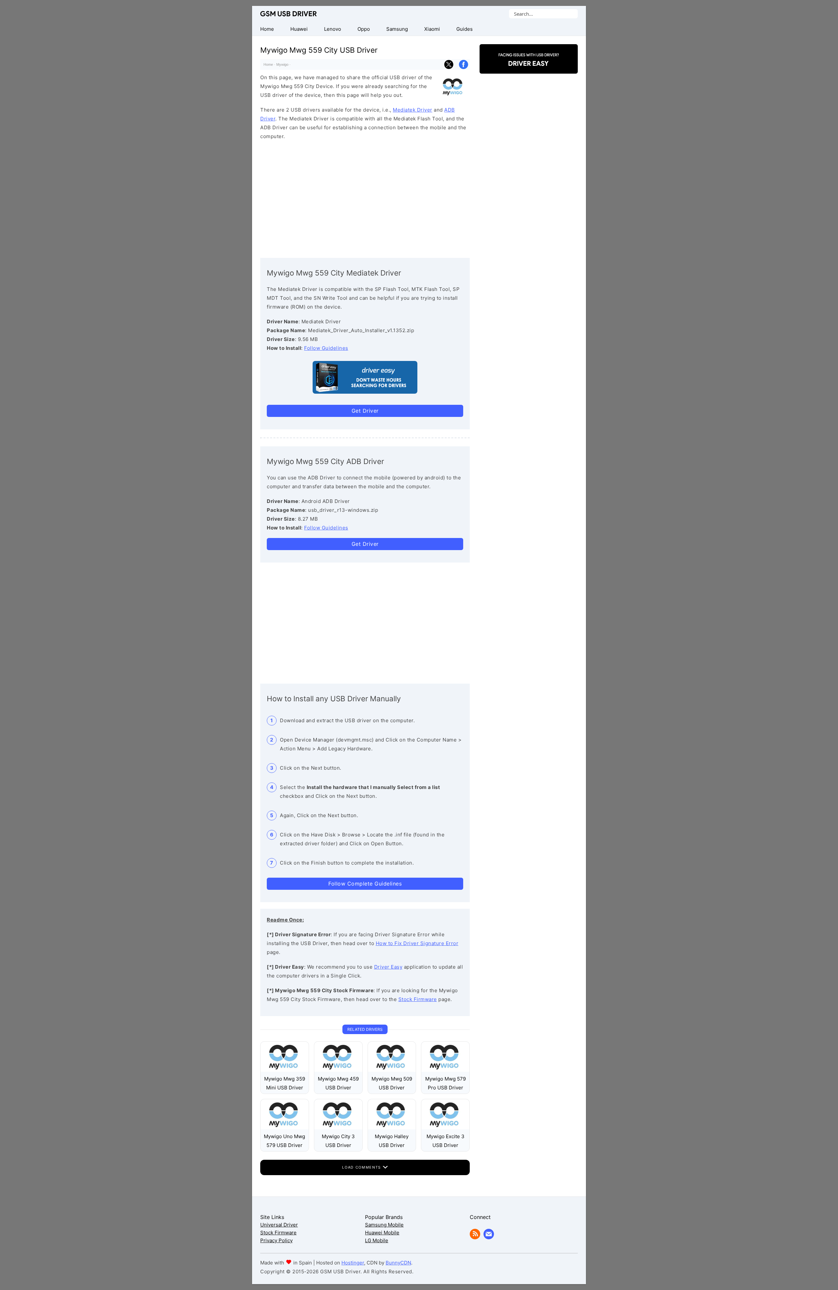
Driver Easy (388, 967)
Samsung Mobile (384, 1225)
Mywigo (282, 64)
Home (268, 64)
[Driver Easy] (529, 68)
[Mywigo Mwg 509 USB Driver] (392, 1070)
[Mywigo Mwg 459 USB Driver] (338, 1070)
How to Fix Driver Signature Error (417, 943)
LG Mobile (376, 1240)
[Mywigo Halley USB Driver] (392, 1127)
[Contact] (488, 1237)
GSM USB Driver (288, 14)
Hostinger (352, 1263)
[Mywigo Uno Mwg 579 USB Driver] (285, 1127)
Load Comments (362, 1167)
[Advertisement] (365, 197)
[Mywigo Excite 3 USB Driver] (445, 1127)
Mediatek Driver (412, 110)
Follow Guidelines (326, 348)
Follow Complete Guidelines (365, 883)
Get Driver (365, 410)
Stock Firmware (417, 999)
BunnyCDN (398, 1263)
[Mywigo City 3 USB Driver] (338, 1127)
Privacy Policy (276, 1240)
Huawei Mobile (382, 1232)
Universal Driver (279, 1225)
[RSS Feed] (475, 1237)
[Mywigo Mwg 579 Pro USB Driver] (445, 1070)
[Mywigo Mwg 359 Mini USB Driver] (285, 1070)
